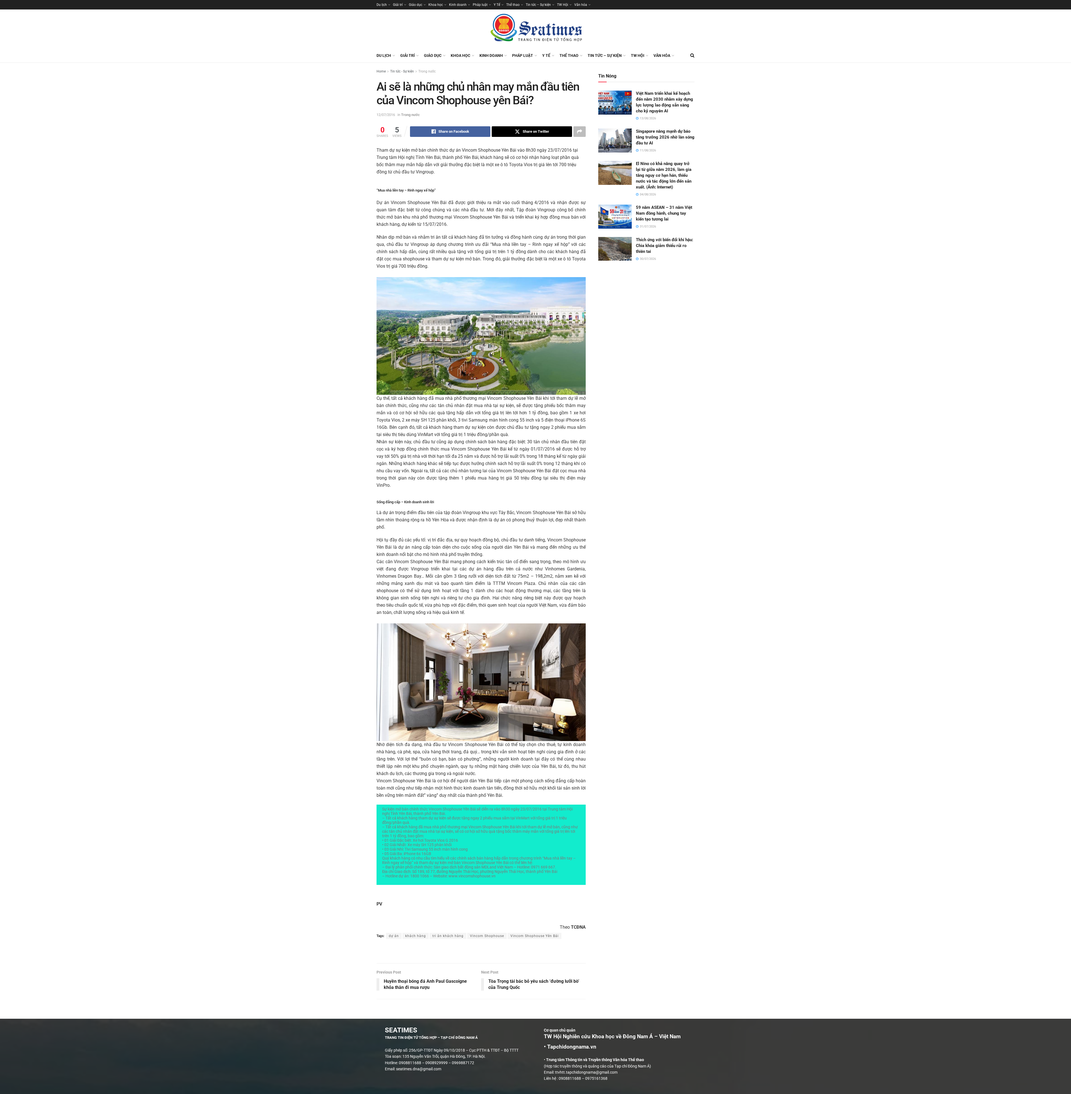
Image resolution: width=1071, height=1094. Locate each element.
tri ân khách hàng (448, 936)
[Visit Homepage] (535, 29)
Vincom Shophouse (487, 936)
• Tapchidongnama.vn (570, 1047)
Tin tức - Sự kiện (402, 71)
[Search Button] (692, 55)
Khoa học (435, 5)
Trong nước (427, 71)
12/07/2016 (386, 115)
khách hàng (415, 936)
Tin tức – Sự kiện (538, 5)
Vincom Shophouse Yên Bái (534, 936)
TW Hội (562, 5)
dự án (394, 936)
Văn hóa (580, 5)
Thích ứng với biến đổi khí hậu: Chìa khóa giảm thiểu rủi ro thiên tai (664, 245)
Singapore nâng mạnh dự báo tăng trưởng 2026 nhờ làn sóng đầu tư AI (665, 137)
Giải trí (398, 5)
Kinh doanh (458, 5)
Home (381, 71)
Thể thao (513, 5)
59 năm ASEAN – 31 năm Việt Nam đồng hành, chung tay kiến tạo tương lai (664, 213)
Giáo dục (415, 5)
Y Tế (497, 5)
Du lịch (382, 5)
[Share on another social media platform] (579, 131)
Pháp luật (480, 5)
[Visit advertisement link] (481, 952)
